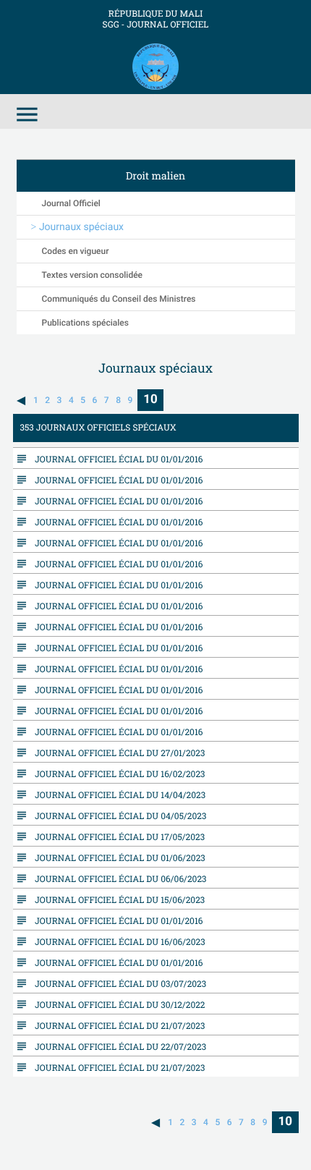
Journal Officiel (71, 203)
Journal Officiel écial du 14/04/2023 (116, 794)
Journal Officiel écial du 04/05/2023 (117, 815)
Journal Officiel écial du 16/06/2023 (116, 941)
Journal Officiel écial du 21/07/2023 (116, 1025)
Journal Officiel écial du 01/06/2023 (116, 857)
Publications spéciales (85, 323)
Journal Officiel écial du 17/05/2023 (116, 836)
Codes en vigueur (75, 251)
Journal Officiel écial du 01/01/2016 (115, 458)
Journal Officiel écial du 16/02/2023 (116, 773)
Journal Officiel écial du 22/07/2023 (117, 1046)
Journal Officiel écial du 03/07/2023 (117, 983)
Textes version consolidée (92, 275)
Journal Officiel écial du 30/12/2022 (116, 1004)
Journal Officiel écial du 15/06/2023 (116, 899)
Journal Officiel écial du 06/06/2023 (117, 878)
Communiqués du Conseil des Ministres (119, 299)
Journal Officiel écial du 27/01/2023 (116, 752)
